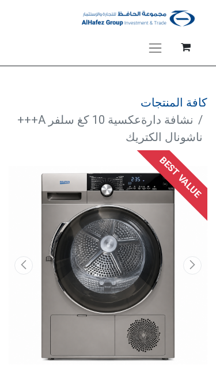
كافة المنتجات (174, 102)
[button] (192, 265)
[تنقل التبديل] (155, 47)
